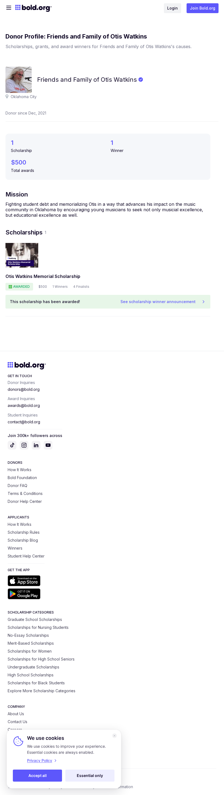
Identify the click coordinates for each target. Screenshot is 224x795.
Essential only (90, 775)
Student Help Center (26, 556)
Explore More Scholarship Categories (41, 690)
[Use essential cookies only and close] (114, 735)
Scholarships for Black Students (36, 682)
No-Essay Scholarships (28, 635)
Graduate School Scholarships (35, 619)
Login (172, 8)
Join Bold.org (202, 8)
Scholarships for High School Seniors (41, 659)
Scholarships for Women (30, 651)
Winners (15, 548)
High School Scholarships (31, 675)
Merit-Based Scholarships (31, 643)
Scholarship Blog (23, 540)
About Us (16, 713)
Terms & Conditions (25, 493)
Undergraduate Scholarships (33, 667)
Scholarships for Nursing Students (38, 627)
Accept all (37, 775)
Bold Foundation (22, 477)
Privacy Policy (39, 760)
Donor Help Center (25, 501)
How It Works (19, 469)
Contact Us (17, 721)
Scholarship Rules (24, 532)
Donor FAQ (17, 485)
